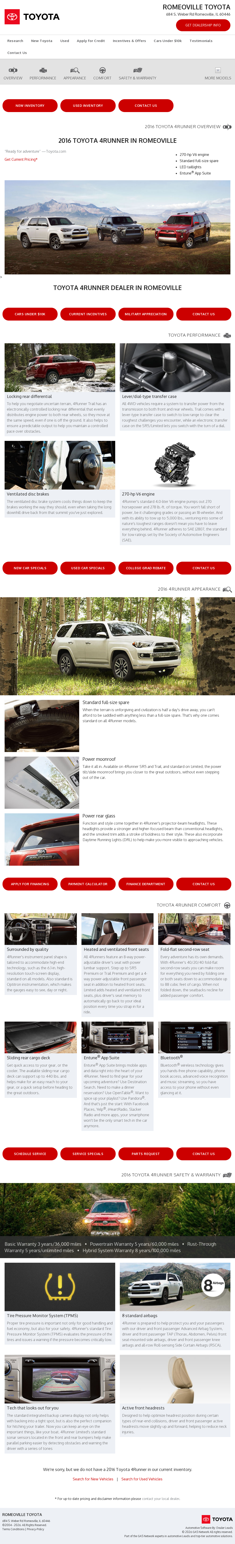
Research (15, 41)
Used (64, 41)
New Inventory (30, 105)
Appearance (75, 78)
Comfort (102, 78)
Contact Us (17, 53)
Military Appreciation (146, 314)
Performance (43, 78)
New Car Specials (30, 568)
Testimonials (201, 41)
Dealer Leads (224, 1528)
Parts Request (146, 1154)
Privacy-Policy (35, 1529)
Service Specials (88, 1154)
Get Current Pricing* (21, 159)
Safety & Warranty (137, 78)
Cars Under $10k (168, 41)
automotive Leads (179, 1536)
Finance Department (145, 884)
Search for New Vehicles (93, 1479)
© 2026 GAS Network (195, 1532)
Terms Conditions (13, 1529)
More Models (218, 78)
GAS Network (146, 1536)
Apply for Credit (91, 41)
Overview (13, 78)
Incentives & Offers (129, 41)
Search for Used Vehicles (141, 1479)
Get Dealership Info (203, 25)
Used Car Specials (88, 568)
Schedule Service (30, 1154)
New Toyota (42, 41)
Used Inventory (88, 105)
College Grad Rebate (146, 568)
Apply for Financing (30, 884)
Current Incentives (88, 314)
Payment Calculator (88, 884)
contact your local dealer (160, 1499)
